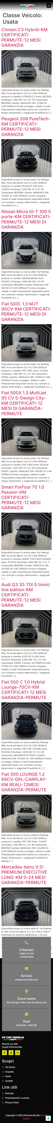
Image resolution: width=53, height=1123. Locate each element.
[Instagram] (17, 1052)
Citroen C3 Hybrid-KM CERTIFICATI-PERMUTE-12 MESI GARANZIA (24, 37)
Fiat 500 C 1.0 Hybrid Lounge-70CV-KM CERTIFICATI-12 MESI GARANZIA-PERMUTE (23, 689)
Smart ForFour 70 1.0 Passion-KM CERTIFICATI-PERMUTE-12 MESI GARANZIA (22, 497)
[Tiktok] (11, 1052)
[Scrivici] (26, 968)
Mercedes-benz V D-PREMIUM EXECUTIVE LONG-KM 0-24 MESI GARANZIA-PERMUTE (24, 874)
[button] (49, 5)
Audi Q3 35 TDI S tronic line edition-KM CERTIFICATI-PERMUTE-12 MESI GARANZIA (25, 595)
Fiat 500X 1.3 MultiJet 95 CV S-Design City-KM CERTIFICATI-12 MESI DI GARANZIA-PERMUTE (23, 403)
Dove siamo (27, 999)
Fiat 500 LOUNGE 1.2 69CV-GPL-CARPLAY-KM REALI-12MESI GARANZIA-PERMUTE (24, 782)
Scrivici (26, 976)
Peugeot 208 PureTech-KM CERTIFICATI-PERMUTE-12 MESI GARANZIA (25, 126)
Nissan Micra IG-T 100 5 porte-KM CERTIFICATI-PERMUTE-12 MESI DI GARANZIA (26, 219)
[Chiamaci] (26, 942)
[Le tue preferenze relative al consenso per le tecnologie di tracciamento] (48, 1118)
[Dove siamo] (26, 991)
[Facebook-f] (4, 1052)
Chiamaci (26, 950)
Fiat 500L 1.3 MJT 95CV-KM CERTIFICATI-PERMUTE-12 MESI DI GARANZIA (26, 311)
